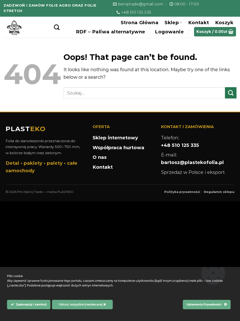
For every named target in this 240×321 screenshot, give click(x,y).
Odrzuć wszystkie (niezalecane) (81, 304)
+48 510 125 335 (180, 145)
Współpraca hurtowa (118, 147)
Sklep (172, 22)
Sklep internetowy (115, 138)
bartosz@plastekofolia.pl (192, 162)
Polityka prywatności (182, 192)
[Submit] (230, 92)
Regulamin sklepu (219, 192)
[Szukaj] (57, 27)
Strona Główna (139, 22)
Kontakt (198, 22)
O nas (100, 157)
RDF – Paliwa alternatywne (110, 32)
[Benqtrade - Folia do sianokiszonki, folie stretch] (25, 27)
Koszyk (224, 22)
